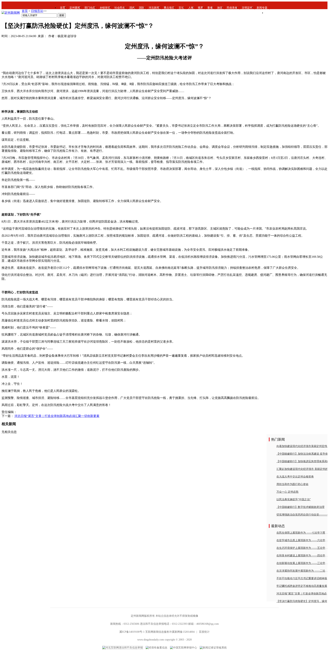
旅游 (220, 7)
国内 (132, 7)
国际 (141, 7)
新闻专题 (262, 7)
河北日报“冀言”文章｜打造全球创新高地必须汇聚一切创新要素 (56, 416)
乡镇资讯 (105, 7)
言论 (181, 7)
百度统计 (204, 631)
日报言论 (37, 11)
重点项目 (169, 7)
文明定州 (247, 7)
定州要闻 (74, 7)
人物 (191, 7)
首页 (62, 7)
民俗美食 (232, 7)
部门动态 (90, 7)
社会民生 (119, 7)
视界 (200, 7)
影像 (210, 7)
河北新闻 (154, 7)
